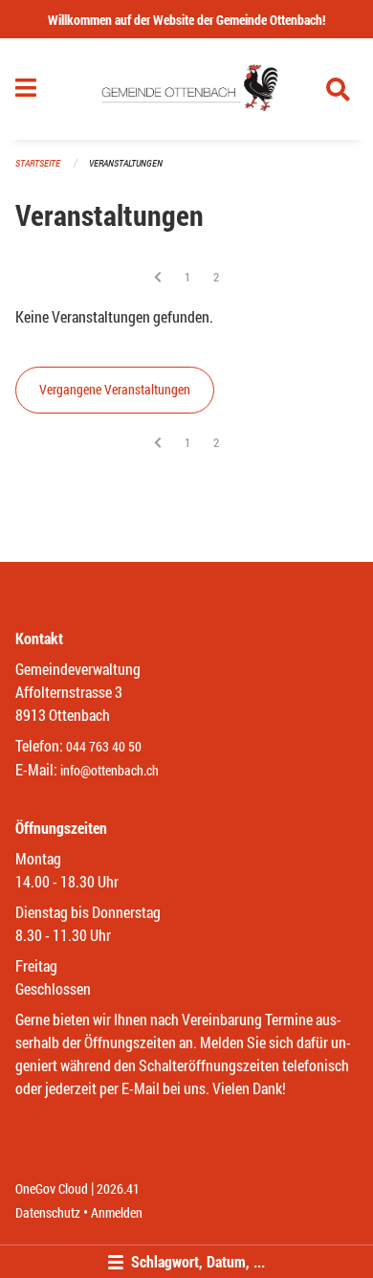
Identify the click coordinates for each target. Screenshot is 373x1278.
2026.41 (118, 1188)
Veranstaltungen (126, 163)
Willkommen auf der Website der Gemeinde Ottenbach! (186, 20)
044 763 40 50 (104, 746)
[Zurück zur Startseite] (187, 89)
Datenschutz (47, 1212)
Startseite (37, 163)
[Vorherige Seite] (157, 276)
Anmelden (117, 1212)
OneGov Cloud (51, 1188)
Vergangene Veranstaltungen (114, 389)
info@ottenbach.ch (109, 770)
